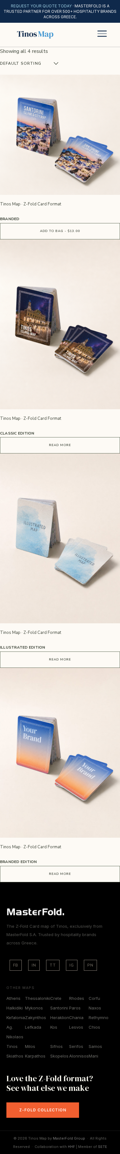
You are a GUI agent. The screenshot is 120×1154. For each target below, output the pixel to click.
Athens (13, 998)
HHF (71, 1146)
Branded (10, 218)
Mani (93, 1056)
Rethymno (98, 1017)
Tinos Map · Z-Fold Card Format (30, 204)
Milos (30, 1046)
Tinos (12, 1046)
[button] (102, 35)
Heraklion (59, 1017)
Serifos (76, 1046)
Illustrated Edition (22, 647)
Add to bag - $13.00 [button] (60, 231)
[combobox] (41, 63)
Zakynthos (35, 1017)
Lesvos (76, 1027)
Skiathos (14, 1056)
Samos (95, 1046)
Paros (75, 1007)
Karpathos (35, 1056)
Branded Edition (18, 861)
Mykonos (34, 1007)
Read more (60, 445)
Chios (94, 1027)
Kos (53, 1027)
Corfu (94, 998)
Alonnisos (79, 1056)
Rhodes (76, 998)
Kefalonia (15, 1017)
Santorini (59, 1007)
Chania (76, 1017)
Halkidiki (14, 1007)
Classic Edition (17, 433)
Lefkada (33, 1027)
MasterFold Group (69, 1138)
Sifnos (56, 1046)
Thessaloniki (37, 998)
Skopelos (59, 1056)
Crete (55, 998)
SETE (102, 1146)
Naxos (95, 1007)
